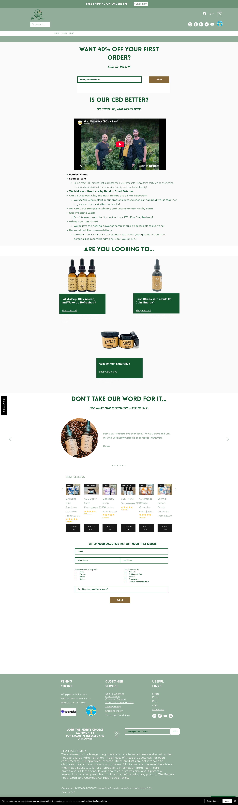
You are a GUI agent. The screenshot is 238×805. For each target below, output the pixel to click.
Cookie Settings (213, 801)
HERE (132, 238)
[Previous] (10, 439)
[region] (81, 311)
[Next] (228, 439)
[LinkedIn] (201, 24)
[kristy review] (112, 465)
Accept (227, 801)
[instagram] (190, 24)
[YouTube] (212, 24)
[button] (220, 13)
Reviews (3, 405)
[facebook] (196, 24)
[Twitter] (207, 24)
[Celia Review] (117, 465)
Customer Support (115, 699)
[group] (119, 508)
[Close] (235, 801)
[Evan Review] (125, 465)
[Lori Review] (122, 465)
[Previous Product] (62, 489)
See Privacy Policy (100, 801)
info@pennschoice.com (74, 694)
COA (154, 705)
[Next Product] (175, 489)
